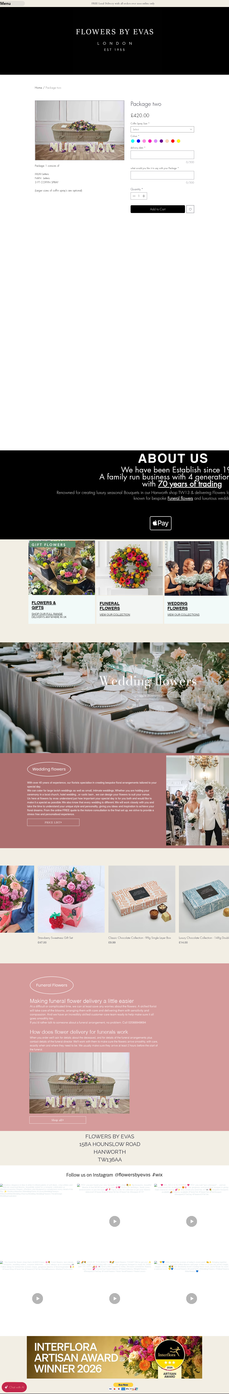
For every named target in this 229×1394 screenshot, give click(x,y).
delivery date (138, 147)
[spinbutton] (139, 196)
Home (38, 88)
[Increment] (144, 196)
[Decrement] (133, 196)
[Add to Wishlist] (190, 209)
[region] (62, 589)
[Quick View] (71, 899)
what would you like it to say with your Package (155, 168)
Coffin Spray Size (140, 123)
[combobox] (162, 129)
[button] (123, 1386)
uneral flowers (181, 498)
